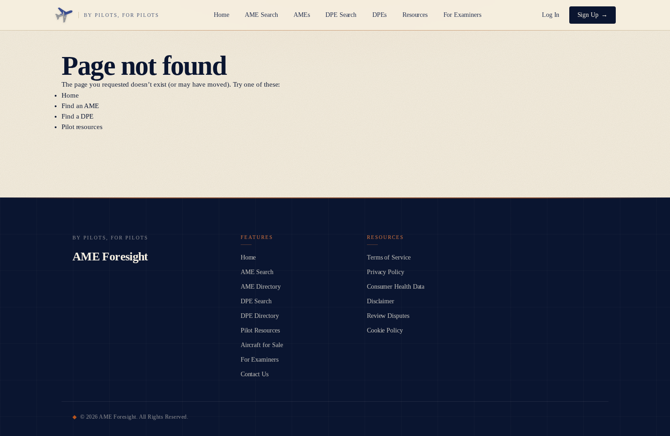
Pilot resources (82, 126)
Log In (551, 14)
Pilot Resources (260, 330)
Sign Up (588, 14)
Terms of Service (389, 257)
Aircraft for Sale (262, 345)
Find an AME (80, 105)
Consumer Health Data (396, 286)
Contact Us (254, 374)
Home (221, 14)
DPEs (379, 14)
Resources (415, 14)
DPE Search (340, 14)
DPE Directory (260, 315)
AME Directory (261, 286)
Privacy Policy (385, 272)
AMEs (302, 14)
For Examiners (462, 14)
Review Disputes (388, 315)
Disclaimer (380, 301)
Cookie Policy (385, 330)
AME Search (261, 14)
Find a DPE (77, 116)
